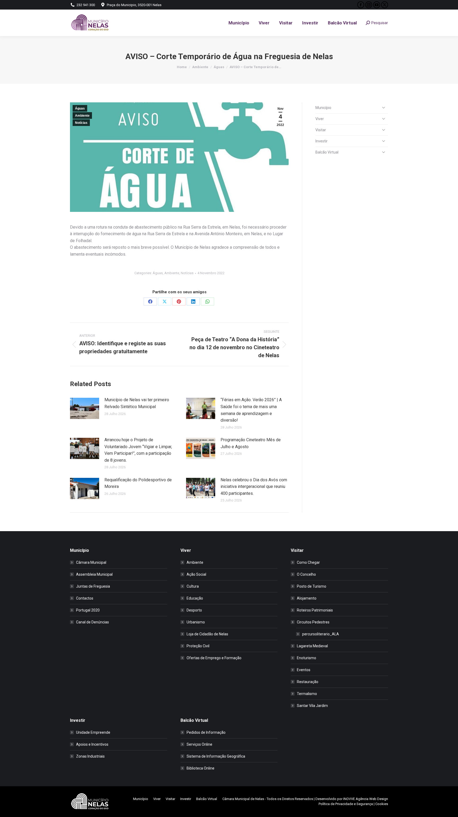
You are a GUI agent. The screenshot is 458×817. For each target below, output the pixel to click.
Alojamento (306, 598)
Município (323, 108)
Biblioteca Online (200, 768)
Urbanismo (196, 622)
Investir (321, 141)
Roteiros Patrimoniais (315, 610)
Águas (80, 108)
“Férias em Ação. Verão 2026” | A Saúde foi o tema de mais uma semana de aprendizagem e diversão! (251, 410)
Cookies (381, 804)
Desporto (194, 610)
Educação (195, 598)
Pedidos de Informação (206, 732)
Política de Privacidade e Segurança (346, 804)
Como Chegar (308, 562)
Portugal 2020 (88, 610)
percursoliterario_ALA (320, 634)
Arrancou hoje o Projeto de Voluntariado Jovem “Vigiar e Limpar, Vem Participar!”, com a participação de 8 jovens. (138, 450)
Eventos (303, 670)
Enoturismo (306, 658)
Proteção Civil (198, 646)
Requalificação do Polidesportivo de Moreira (138, 483)
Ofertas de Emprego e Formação (214, 658)
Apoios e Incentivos (92, 744)
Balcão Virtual (326, 152)
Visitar (320, 130)
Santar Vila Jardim (312, 706)
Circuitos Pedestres (313, 622)
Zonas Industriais (90, 756)
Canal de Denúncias (92, 622)
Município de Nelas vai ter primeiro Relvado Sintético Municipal (136, 403)
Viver (319, 119)
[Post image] (84, 408)
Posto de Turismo (311, 586)
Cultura (193, 586)
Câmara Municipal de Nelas (243, 799)
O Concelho (306, 574)
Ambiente (82, 115)
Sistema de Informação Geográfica (216, 756)
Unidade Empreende (93, 732)
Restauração (307, 682)
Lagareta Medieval (312, 646)
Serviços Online (199, 744)
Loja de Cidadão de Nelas (207, 634)
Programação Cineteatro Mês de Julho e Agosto (251, 443)
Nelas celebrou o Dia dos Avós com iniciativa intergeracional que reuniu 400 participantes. (254, 486)
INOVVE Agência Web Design (365, 799)
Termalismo (307, 694)
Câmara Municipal (91, 562)
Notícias (81, 123)
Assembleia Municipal (94, 574)
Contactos (84, 598)
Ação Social (196, 574)
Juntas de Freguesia (93, 586)
